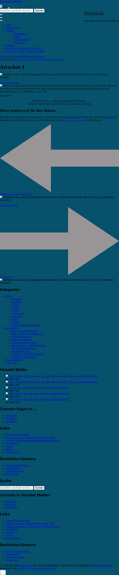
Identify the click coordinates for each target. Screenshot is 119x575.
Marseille (16, 316)
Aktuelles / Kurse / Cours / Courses (25, 51)
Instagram (11, 415)
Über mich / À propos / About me (23, 48)
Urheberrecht (13, 468)
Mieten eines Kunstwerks (72, 120)
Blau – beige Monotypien (25, 331)
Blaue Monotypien (21, 336)
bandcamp (11, 421)
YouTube (10, 418)
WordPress (23, 568)
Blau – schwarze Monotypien (27, 334)
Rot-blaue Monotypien (23, 348)
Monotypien (20, 33)
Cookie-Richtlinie (15, 471)
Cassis (15, 307)
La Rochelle (18, 313)
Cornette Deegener (9, 82)
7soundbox (12, 443)
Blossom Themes (103, 565)
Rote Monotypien (21, 351)
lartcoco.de (94, 12)
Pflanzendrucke (22, 39)
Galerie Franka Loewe (18, 434)
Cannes (16, 305)
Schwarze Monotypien (24, 357)
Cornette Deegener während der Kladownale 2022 (32, 440)
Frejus (15, 310)
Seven (9, 449)
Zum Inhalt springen (10, 1)
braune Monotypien (22, 339)
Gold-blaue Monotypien (24, 342)
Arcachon (53, 59)
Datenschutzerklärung (18, 465)
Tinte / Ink (19, 42)
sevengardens (13, 452)
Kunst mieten (13, 28)
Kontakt (10, 45)
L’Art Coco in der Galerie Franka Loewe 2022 (30, 437)
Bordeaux (17, 302)
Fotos (17, 36)
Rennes (16, 322)
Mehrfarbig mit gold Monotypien (29, 345)
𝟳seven (10, 446)
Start (8, 25)
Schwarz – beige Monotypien (27, 354)
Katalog (10, 30)
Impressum (12, 474)
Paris (14, 319)
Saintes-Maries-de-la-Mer (25, 325)
